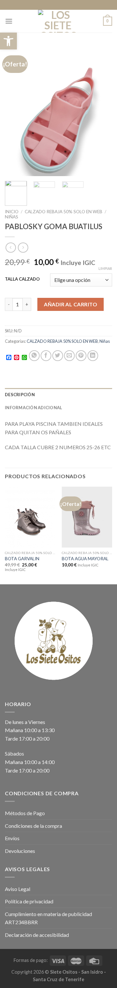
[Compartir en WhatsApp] (34, 355)
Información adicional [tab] (33, 407)
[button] (8, 41)
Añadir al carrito (70, 304)
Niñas (11, 216)
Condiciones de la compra (33, 826)
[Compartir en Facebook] (46, 355)
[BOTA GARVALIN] (30, 517)
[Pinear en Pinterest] (81, 355)
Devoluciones (20, 851)
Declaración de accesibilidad (37, 935)
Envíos (12, 838)
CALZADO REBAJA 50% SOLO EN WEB (63, 211)
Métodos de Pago (25, 813)
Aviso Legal (17, 889)
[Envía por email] (69, 355)
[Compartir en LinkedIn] (92, 355)
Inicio (12, 211)
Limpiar (105, 268)
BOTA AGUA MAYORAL (85, 558)
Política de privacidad (29, 901)
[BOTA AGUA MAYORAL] (87, 517)
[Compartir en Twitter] (57, 355)
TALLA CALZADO (22, 279)
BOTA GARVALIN (22, 558)
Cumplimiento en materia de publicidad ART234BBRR (48, 918)
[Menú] (9, 21)
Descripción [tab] (20, 394)
